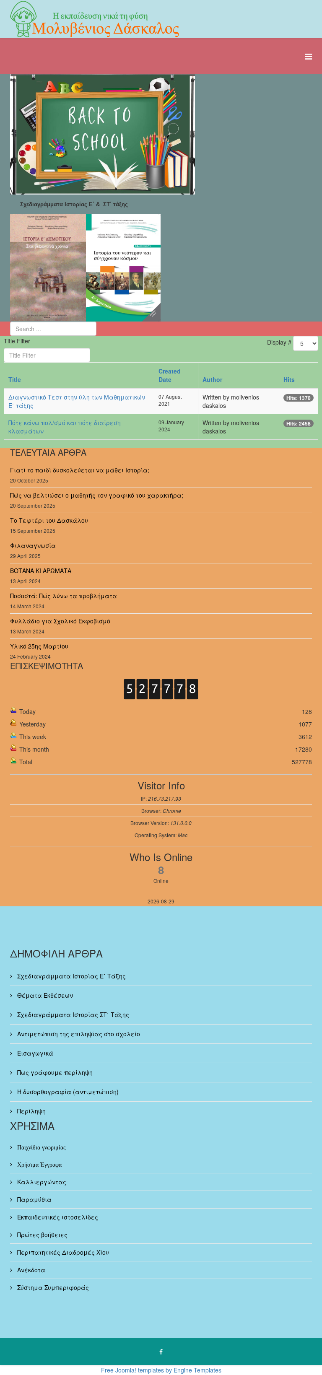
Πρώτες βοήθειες (42, 1234)
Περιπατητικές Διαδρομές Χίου (62, 1252)
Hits (289, 379)
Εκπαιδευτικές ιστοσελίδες (57, 1217)
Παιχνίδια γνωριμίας (41, 1147)
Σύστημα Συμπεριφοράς (52, 1287)
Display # (279, 342)
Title (14, 379)
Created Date (169, 375)
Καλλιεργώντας (41, 1182)
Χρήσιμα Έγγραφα (39, 1164)
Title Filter (18, 341)
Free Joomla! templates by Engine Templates (161, 1370)
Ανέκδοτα (30, 1270)
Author (212, 379)
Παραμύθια (34, 1199)
